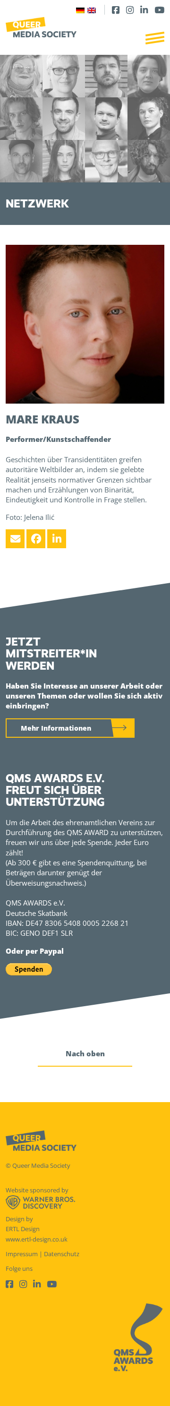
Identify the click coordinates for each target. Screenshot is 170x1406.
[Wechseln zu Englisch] (91, 9)
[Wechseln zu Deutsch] (80, 9)
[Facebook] (115, 10)
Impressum (22, 1254)
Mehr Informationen (56, 728)
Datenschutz (61, 1254)
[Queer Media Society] (41, 27)
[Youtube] (159, 10)
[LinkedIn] (144, 10)
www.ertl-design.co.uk (37, 1239)
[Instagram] (130, 10)
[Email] (15, 538)
